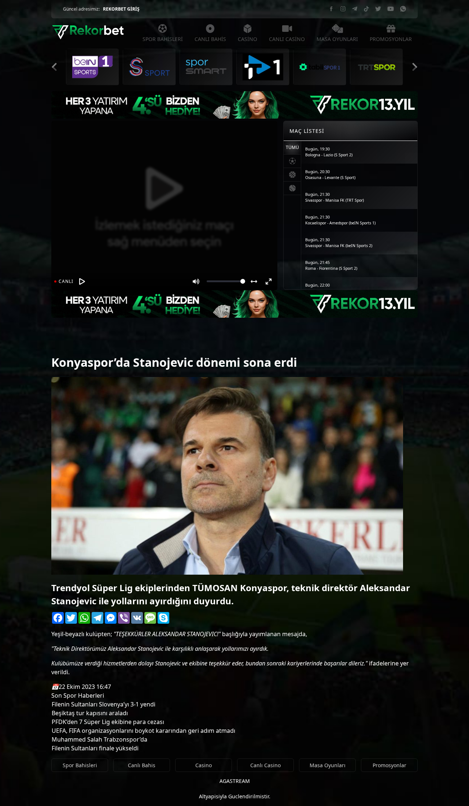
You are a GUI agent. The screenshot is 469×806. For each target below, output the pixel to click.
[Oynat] (82, 281)
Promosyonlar (389, 765)
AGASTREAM (234, 780)
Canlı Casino (265, 765)
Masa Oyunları (328, 765)
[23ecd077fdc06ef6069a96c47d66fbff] (64, 343)
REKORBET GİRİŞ (121, 9)
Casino (203, 765)
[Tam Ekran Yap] (268, 281)
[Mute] (196, 281)
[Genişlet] (254, 281)
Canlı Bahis (141, 765)
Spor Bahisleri (80, 765)
